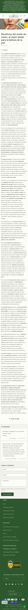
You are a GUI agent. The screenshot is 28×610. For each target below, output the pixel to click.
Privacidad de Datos (8, 507)
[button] (3, 15)
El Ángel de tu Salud (13, 604)
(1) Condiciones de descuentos (11, 526)
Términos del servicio (8, 514)
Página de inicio (7, 530)
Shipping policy (14, 608)
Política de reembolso (8, 517)
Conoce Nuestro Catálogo (9, 536)
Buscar (5, 533)
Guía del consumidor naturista (11, 540)
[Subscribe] (22, 578)
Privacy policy (20, 606)
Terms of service (6, 608)
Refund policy (12, 606)
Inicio (4, 504)
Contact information (23, 608)
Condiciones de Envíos (9, 510)
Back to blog (15, 419)
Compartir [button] (5, 50)
